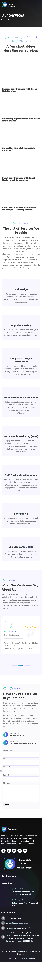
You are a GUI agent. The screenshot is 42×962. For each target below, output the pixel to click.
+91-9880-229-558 (17, 735)
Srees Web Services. (24, 951)
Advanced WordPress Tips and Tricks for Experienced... (25, 893)
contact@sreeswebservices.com (23, 743)
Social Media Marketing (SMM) (21, 436)
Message (6, 783)
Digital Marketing (21, 325)
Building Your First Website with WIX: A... (25, 904)
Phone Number (9, 775)
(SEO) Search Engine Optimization (21, 360)
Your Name (7, 751)
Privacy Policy (12, 958)
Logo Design (21, 513)
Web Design (21, 289)
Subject (6, 775)
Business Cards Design (21, 547)
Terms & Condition (28, 958)
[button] (14, 665)
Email (5, 759)
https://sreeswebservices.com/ (18, 928)
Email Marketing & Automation (21, 397)
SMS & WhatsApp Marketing (21, 475)
